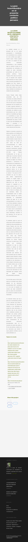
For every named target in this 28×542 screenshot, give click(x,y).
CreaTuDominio (9, 537)
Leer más (14, 473)
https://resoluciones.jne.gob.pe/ (15, 380)
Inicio (7, 505)
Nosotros (8, 507)
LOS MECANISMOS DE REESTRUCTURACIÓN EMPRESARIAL (11, 484)
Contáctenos (9, 511)
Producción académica (12, 509)
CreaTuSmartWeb (14, 536)
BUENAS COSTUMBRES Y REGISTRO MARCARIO (11, 492)
